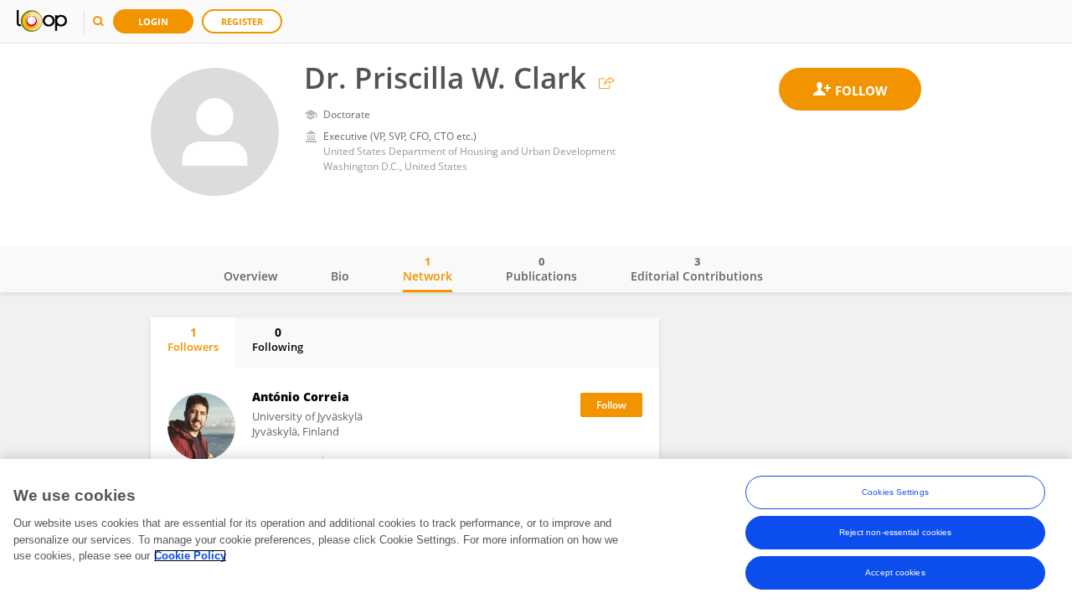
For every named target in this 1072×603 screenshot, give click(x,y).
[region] (536, 531)
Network (427, 269)
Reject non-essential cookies (895, 532)
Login (153, 21)
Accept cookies (895, 572)
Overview (250, 276)
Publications (541, 269)
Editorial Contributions (697, 269)
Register (242, 21)
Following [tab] (277, 339)
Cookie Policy (190, 555)
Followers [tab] (193, 339)
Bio (340, 276)
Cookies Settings (895, 492)
